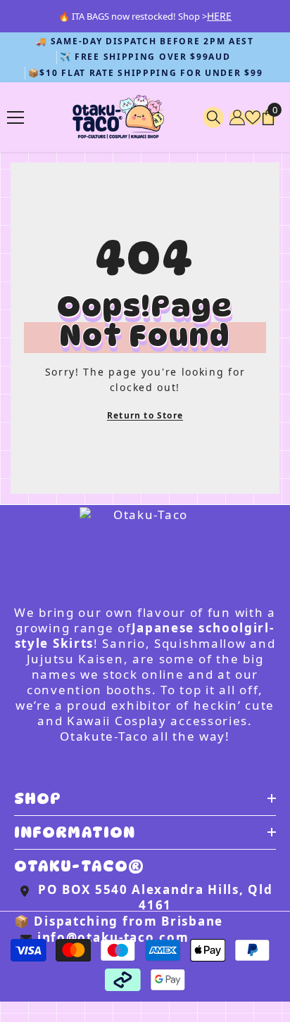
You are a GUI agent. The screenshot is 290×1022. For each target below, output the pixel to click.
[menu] (15, 117)
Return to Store (145, 415)
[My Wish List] (252, 117)
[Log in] (237, 117)
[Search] (213, 117)
